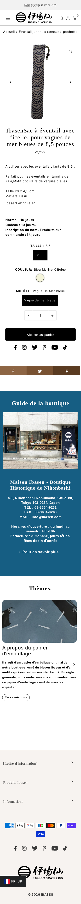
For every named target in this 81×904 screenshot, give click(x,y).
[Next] (70, 82)
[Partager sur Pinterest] (66, 370)
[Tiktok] (65, 348)
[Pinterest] (44, 348)
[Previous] (10, 82)
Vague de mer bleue (39, 300)
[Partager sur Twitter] (40, 370)
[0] (74, 18)
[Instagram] (24, 348)
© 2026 (40, 894)
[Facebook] (15, 348)
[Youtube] (55, 348)
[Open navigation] (8, 18)
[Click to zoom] (70, 52)
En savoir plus (16, 697)
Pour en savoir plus (40, 552)
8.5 (39, 255)
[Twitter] (35, 348)
